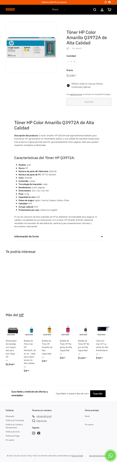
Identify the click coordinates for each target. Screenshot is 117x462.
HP (67, 48)
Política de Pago (12, 436)
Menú (55, 9)
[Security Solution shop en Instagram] (33, 433)
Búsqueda (10, 416)
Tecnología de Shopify (98, 455)
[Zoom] (31, 47)
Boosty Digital (77, 455)
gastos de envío (76, 94)
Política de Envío (13, 432)
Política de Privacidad (15, 420)
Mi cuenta (10, 440)
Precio (69, 70)
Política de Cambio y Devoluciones (14, 426)
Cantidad (71, 56)
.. (64, 9)
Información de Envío (26, 236)
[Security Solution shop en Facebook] (38, 433)
